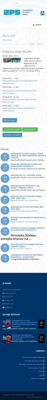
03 (5, 178)
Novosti (9, 35)
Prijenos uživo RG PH (17, 52)
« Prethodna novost (12, 129)
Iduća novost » (30, 129)
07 (5, 220)
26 (5, 247)
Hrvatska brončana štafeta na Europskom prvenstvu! (23, 337)
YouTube (22, 71)
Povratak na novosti (12, 135)
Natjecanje (10, 120)
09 (5, 199)
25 (5, 258)
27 (5, 156)
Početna (32, 44)
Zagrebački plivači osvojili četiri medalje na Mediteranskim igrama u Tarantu (24, 323)
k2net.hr (41, 397)
